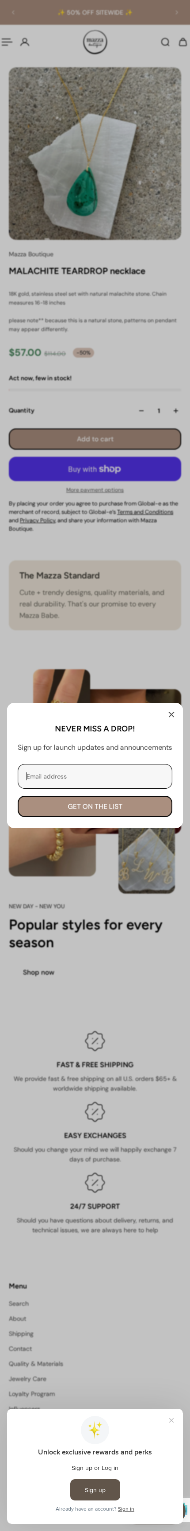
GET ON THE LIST (95, 806)
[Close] (171, 714)
